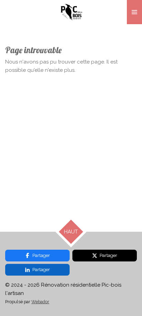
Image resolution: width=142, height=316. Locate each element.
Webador (40, 301)
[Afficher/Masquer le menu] (134, 12)
